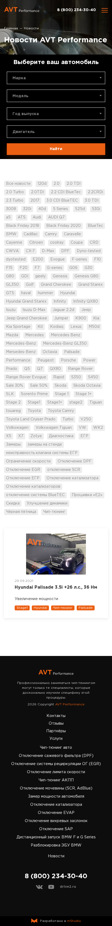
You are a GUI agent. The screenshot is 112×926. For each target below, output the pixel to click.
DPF (65, 251)
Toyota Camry (61, 411)
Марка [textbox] (19, 78)
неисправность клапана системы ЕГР (41, 453)
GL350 (12, 284)
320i (27, 209)
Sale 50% (39, 385)
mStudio (74, 920)
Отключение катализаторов (33, 486)
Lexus (76, 326)
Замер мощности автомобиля (56, 796)
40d (42, 209)
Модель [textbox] (21, 96)
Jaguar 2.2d (63, 310)
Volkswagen (17, 427)
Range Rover (80, 368)
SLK (10, 394)
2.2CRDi (95, 192)
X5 (8, 436)
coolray (57, 242)
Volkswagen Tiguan (54, 427)
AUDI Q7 (56, 217)
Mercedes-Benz (21, 343)
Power (89, 360)
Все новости (18, 183)
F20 (23, 267)
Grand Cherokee (56, 284)
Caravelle (72, 234)
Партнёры (56, 731)
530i (96, 209)
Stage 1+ (84, 394)
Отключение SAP (56, 829)
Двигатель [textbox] (24, 132)
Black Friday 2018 (22, 225)
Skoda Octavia (87, 385)
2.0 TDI (73, 183)
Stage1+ (54, 402)
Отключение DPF (75, 461)
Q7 (40, 368)
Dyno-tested (89, 251)
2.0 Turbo (15, 192)
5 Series (60, 209)
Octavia (50, 352)
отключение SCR (63, 469)
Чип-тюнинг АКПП (56, 780)
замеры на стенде (45, 444)
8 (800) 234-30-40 (76, 10)
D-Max (48, 251)
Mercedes (34, 335)
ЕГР (84, 436)
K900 (80, 318)
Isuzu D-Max (34, 310)
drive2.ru (68, 886)
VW (82, 427)
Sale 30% (14, 385)
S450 (93, 377)
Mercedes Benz (65, 335)
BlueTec (95, 225)
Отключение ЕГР (22, 478)
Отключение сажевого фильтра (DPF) (56, 755)
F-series (79, 259)
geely (40, 276)
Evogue (57, 259)
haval (26, 293)
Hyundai (67, 293)
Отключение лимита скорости (56, 772)
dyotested (16, 259)
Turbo (68, 419)
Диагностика (61, 436)
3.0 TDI (91, 200)
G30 (88, 267)
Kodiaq (56, 326)
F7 (37, 267)
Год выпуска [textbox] (26, 114)
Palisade (72, 352)
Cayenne (14, 242)
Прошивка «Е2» (87, 495)
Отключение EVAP (56, 812)
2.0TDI (37, 192)
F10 (97, 259)
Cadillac (31, 234)
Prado (11, 368)
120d (42, 183)
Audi (37, 217)
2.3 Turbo (14, 200)
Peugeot (46, 360)
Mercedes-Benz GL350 (65, 343)
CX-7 (30, 251)
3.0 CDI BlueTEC (62, 200)
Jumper (61, 318)
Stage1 (34, 402)
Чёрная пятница (21, 511)
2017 (34, 200)
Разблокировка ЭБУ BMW (56, 845)
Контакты (56, 716)
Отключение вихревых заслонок (56, 821)
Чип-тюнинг (54, 511)
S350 (76, 377)
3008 (11, 209)
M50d (94, 326)
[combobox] (56, 78)
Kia (96, 318)
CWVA (12, 251)
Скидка (13, 503)
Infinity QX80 (85, 301)
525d (80, 209)
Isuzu (10, 310)
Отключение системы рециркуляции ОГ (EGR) (56, 764)
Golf (30, 284)
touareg (13, 411)
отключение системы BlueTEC (35, 495)
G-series (54, 267)
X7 (20, 436)
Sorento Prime (34, 394)
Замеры (13, 444)
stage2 (75, 402)
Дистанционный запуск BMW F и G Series (56, 837)
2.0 (57, 183)
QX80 (55, 368)
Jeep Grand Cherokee (26, 318)
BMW (11, 234)
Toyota (34, 411)
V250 (85, 419)
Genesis (60, 276)
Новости (56, 856)
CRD (94, 242)
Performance (18, 360)
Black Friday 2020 (63, 225)
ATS (22, 217)
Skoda (60, 385)
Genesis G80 (86, 276)
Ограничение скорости (28, 461)
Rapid (58, 377)
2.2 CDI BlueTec (66, 192)
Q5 (27, 368)
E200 (38, 259)
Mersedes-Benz (21, 352)
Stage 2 (13, 402)
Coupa (77, 242)
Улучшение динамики (47, 503)
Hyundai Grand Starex (26, 301)
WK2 (98, 427)
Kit (40, 326)
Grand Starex (90, 284)
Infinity (60, 301)
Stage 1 (62, 394)
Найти (56, 149)
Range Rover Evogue (26, 377)
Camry (51, 234)
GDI (24, 276)
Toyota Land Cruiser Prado (30, 419)
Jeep (86, 310)
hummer (45, 293)
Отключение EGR (23, 469)
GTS (10, 293)
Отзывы (56, 723)
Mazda (12, 335)
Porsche (68, 360)
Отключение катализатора (72, 478)
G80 (10, 276)
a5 (8, 217)
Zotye (36, 436)
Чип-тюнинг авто (56, 747)
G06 (73, 267)
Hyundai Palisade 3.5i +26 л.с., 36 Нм (56, 587)
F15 (9, 267)
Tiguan (95, 402)
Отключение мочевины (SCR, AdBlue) (56, 788)
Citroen (36, 242)
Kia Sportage (18, 326)
